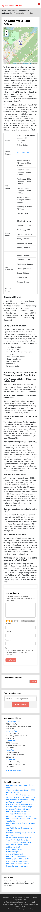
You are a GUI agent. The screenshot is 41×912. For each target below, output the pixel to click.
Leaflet (15, 63)
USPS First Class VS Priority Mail (18, 859)
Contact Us (29, 909)
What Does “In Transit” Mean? (17, 845)
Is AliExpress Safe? (13, 847)
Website (8, 640)
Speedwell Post (11, 731)
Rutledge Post (11, 759)
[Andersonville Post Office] (20, 43)
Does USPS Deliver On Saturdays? (18, 816)
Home (3, 11)
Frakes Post (10, 750)
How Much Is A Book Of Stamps (18, 795)
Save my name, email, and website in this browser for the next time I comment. (19, 652)
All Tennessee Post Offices (12, 770)
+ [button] (6, 31)
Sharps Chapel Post (13, 722)
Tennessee (23, 11)
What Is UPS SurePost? (14, 854)
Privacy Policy (12, 909)
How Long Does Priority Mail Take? (19, 856)
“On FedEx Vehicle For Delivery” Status (20, 797)
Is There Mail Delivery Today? (17, 861)
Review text (9, 601)
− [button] (6, 34)
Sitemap (21, 909)
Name (8, 624)
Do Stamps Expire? (13, 852)
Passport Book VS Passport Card (18, 842)
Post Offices (12, 11)
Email (8, 632)
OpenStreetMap (27, 63)
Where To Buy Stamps (14, 849)
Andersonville (6, 13)
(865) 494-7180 (23, 152)
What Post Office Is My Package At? (19, 804)
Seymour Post (11, 741)
